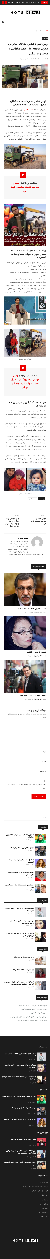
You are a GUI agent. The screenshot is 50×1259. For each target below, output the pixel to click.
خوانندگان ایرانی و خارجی (40, 1190)
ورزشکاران (45, 1194)
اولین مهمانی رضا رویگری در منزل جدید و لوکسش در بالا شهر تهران (25, 381)
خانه (46, 31)
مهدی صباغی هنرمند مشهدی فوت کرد (25, 187)
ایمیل (44, 761)
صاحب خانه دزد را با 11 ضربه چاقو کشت (34, 1009)
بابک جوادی (38, 612)
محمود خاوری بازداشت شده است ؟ (32, 609)
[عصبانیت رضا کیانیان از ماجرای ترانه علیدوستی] (40, 876)
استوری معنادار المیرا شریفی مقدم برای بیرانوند (32, 1005)
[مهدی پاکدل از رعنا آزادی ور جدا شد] (40, 851)
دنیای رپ (45, 1208)
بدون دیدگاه (22, 59)
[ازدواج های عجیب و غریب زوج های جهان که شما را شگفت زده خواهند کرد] (40, 986)
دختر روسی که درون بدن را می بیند (23, 1139)
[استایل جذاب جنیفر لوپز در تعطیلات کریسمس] (40, 864)
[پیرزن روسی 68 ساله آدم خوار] (40, 973)
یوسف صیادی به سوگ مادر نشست (32, 695)
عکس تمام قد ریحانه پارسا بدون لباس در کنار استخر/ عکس (21, 2)
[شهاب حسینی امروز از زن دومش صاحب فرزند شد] (40, 912)
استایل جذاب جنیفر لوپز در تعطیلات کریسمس (32, 1020)
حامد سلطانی (28, 109)
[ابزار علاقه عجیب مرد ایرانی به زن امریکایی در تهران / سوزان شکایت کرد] (41, 1154)
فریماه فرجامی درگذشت (36, 652)
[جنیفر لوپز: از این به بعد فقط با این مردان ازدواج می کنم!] (40, 937)
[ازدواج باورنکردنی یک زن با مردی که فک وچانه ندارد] (41, 1165)
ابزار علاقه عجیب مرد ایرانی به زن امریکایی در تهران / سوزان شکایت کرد (20, 1152)
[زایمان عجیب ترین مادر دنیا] (40, 961)
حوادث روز (45, 1200)
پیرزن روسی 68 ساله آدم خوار (23, 970)
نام (44, 751)
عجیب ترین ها (43, 1212)
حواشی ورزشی (43, 1204)
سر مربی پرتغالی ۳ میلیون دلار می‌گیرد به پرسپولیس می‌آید (28, 1016)
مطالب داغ (39, 31)
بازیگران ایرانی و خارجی (29, 1186)
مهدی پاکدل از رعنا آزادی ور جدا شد (21, 848)
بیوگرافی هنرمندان (42, 1186)
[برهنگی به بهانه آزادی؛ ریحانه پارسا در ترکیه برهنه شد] (40, 925)
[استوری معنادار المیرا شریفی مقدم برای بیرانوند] (40, 839)
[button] (6, 2)
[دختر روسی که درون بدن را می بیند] (41, 1142)
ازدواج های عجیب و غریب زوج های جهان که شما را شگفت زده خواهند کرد (19, 983)
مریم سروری (23, 538)
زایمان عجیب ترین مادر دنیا (24, 957)
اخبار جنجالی (44, 1182)
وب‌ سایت (43, 771)
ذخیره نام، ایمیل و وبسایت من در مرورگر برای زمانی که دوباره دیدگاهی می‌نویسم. (26, 786)
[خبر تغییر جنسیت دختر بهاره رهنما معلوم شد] (40, 889)
